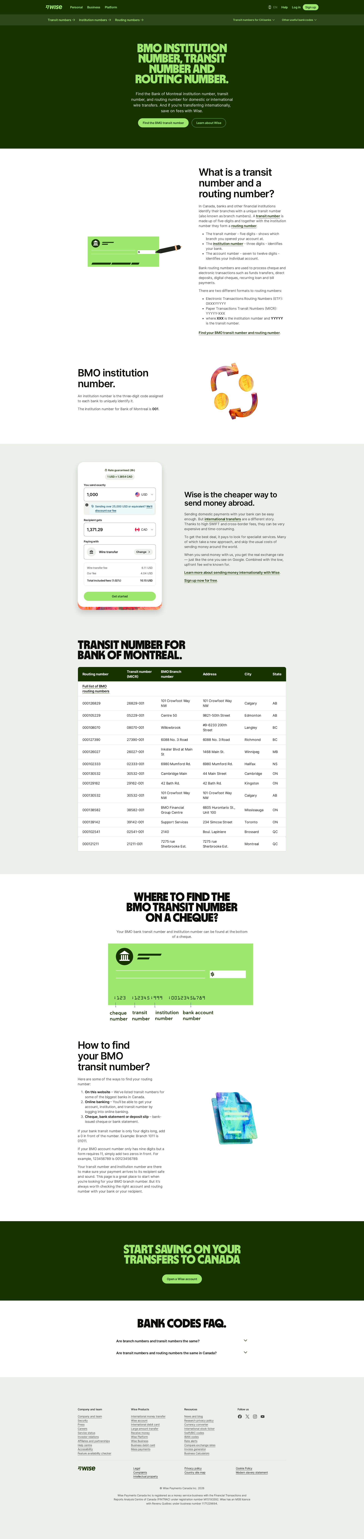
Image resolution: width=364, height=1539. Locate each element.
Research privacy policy (199, 1420)
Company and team (90, 1416)
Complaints (140, 1472)
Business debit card (143, 1445)
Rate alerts (190, 1441)
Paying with (91, 541)
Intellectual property (145, 1476)
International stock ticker (199, 1428)
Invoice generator (195, 1449)
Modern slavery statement (252, 1472)
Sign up (310, 7)
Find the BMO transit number (163, 123)
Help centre (85, 1445)
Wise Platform (139, 1436)
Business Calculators (196, 1453)
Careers (82, 1428)
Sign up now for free (200, 580)
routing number (244, 226)
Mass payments (140, 1449)
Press (81, 1424)
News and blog (193, 1416)
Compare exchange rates (199, 1445)
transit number (268, 216)
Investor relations (88, 1436)
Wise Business (139, 1441)
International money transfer (148, 1416)
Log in (296, 7)
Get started (120, 596)
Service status (86, 1432)
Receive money (140, 1432)
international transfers (223, 519)
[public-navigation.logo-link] (87, 1469)
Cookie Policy (244, 1468)
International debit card (145, 1424)
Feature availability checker (94, 1453)
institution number (228, 244)
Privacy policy (193, 1468)
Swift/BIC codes (194, 1432)
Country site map (195, 1472)
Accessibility (85, 1449)
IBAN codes (191, 1436)
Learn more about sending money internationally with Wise (232, 572)
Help (284, 7)
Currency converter (196, 1424)
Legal (136, 1468)
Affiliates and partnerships (94, 1441)
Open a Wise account (182, 1279)
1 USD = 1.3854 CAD (119, 476)
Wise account (139, 1420)
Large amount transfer (144, 1428)
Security (83, 1420)
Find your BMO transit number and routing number (239, 333)
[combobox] (144, 494)
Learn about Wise (208, 123)
